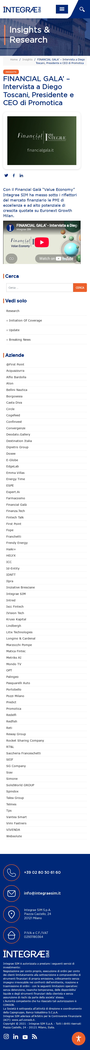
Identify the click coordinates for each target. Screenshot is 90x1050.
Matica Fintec (16, 651)
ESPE (10, 485)
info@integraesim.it (42, 893)
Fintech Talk (15, 517)
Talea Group (15, 798)
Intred (10, 600)
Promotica (13, 708)
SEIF (9, 759)
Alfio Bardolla (16, 377)
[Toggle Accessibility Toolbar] (78, 1038)
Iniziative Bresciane (20, 587)
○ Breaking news (18, 339)
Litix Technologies (19, 632)
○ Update (12, 330)
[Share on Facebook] (14, 176)
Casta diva (14, 402)
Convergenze (15, 428)
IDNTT (11, 574)
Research (12, 311)
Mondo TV (13, 664)
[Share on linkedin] (21, 176)
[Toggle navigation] (62, 9)
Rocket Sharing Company (25, 740)
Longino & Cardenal (20, 638)
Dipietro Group (17, 447)
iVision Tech (15, 613)
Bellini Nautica (16, 390)
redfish (11, 721)
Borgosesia (14, 396)
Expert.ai (13, 492)
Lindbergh (13, 625)
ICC (9, 562)
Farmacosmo (15, 498)
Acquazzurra (15, 370)
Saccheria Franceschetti (23, 753)
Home (14, 59)
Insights (27, 59)
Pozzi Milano (15, 696)
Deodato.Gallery (18, 434)
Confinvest (14, 421)
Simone (12, 778)
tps (9, 810)
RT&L (10, 746)
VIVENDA (13, 829)
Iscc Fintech (15, 606)
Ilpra (9, 581)
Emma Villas (15, 472)
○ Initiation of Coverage (24, 320)
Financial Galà (16, 504)
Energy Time (15, 479)
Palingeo (12, 676)
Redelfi (11, 715)
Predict (11, 702)
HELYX (11, 555)
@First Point (15, 364)
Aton (9, 383)
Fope (9, 530)
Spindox (12, 791)
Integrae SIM (16, 594)
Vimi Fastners (16, 823)
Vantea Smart (16, 817)
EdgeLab (12, 466)
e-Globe (12, 460)
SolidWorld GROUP (20, 785)
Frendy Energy (17, 542)
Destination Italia (19, 441)
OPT (9, 670)
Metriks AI (13, 657)
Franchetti (13, 536)
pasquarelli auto (18, 683)
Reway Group (16, 734)
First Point (13, 524)
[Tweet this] (6, 176)
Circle (10, 409)
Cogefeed (13, 415)
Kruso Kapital (16, 619)
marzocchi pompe (19, 645)
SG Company (16, 766)
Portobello (13, 689)
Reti (9, 728)
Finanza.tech (15, 511)
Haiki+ (11, 549)
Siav (9, 772)
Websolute (14, 836)
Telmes (11, 804)
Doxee (10, 453)
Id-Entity (12, 568)
